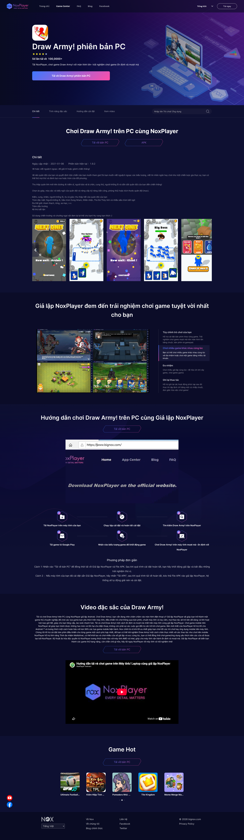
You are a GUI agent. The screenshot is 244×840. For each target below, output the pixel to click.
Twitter (123, 828)
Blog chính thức (94, 828)
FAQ (79, 6)
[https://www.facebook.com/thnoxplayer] (9, 804)
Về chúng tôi (92, 823)
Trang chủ (44, 6)
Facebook (104, 6)
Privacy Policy (186, 823)
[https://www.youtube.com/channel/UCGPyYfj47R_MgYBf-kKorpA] (9, 798)
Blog (90, 6)
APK (143, 142)
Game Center (63, 6)
